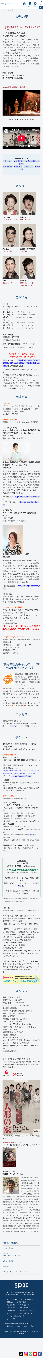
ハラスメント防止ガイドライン (17, 1316)
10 (33, 119)
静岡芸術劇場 (21, 1302)
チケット (30, 6)
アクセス (35, 6)
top (8, 1299)
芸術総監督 (30, 1299)
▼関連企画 (7, 166)
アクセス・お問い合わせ (25, 1313)
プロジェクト (11, 1307)
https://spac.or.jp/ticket (22, 776)
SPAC (9, 4)
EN (41, 2)
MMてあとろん (24, 1305)
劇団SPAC (10, 1302)
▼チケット (28, 166)
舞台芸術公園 (11, 1305)
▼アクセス (18, 166)
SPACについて (17, 1299)
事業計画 (10, 1326)
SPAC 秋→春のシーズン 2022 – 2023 (15, 1272)
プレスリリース (12, 1310)
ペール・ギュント (9, 1248)
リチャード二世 (8, 1261)
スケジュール (24, 6)
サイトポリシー (12, 1319)
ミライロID (31, 834)
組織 (25, 1326)
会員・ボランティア (27, 1310)
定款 (32, 1326)
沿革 (18, 1326)
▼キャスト (7, 161)
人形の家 (6, 1266)
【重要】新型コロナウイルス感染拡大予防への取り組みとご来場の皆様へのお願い (21, 363)
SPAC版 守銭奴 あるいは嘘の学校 (11, 1254)
